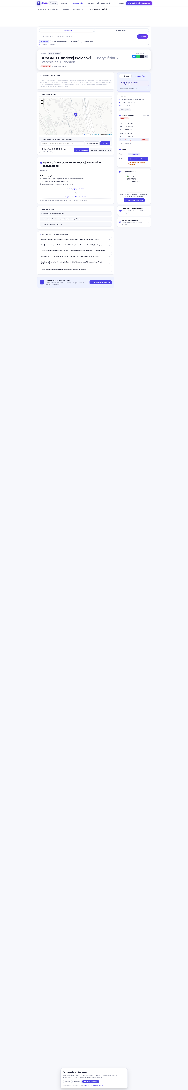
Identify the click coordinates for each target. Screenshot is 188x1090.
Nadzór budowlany (54, 53)
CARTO (109, 134)
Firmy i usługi (68, 30)
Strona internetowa (138, 159)
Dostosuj (77, 1081)
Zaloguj (121, 3)
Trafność (45, 41)
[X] (142, 56)
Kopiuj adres (125, 109)
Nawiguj (126, 76)
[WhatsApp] (138, 56)
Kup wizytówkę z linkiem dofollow (137, 163)
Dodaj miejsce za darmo (102, 282)
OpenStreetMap (95, 134)
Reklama (91, 3)
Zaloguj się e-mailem (76, 189)
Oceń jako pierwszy (60, 66)
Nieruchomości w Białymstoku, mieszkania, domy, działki (61, 219)
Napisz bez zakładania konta (75, 197)
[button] (75, 115)
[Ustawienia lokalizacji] (148, 44)
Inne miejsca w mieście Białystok (53, 213)
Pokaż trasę (105, 143)
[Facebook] (134, 56)
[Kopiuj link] (146, 56)
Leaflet (87, 134)
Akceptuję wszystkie (90, 1081)
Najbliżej (75, 41)
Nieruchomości (104, 3)
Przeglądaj (63, 3)
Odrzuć (67, 1081)
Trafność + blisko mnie (60, 41)
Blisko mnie (78, 3)
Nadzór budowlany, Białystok (52, 224)
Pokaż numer (135, 154)
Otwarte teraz (88, 41)
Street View (141, 76)
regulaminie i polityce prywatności (94, 1085)
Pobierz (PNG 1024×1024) (135, 200)
